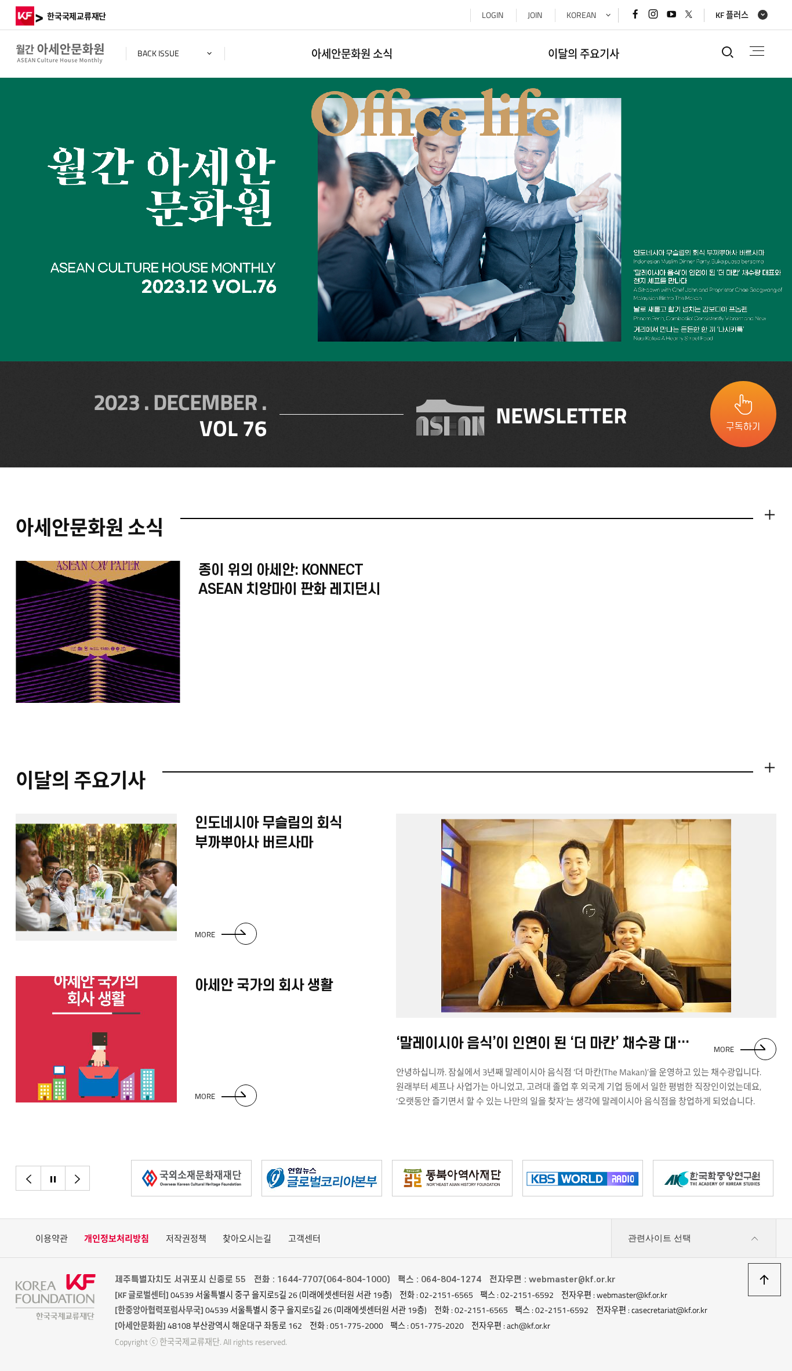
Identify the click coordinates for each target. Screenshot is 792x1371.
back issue (158, 53)
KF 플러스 (732, 15)
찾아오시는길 (247, 1238)
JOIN (535, 15)
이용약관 (51, 1238)
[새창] (191, 1178)
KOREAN (581, 15)
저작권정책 (186, 1238)
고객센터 (304, 1238)
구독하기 (743, 427)
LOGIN (492, 15)
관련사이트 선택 (659, 1238)
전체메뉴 (756, 51)
